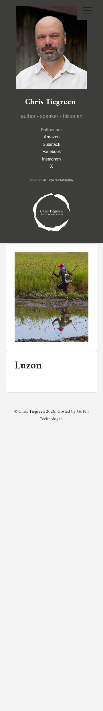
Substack (51, 144)
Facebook (51, 151)
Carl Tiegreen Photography (57, 180)
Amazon (52, 136)
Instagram (51, 158)
